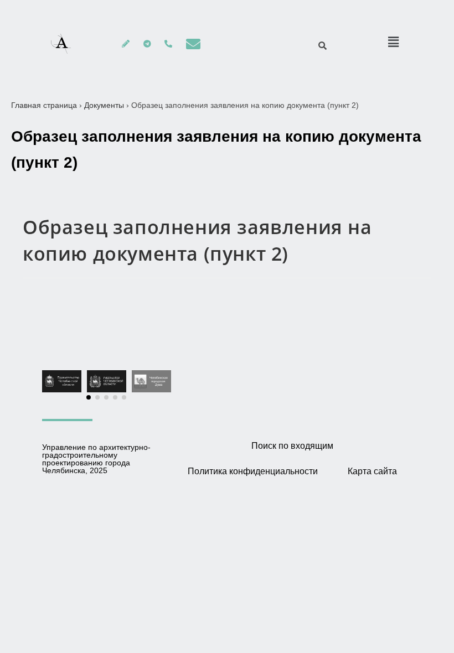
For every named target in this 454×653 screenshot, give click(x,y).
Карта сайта (372, 471)
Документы (104, 105)
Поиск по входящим (292, 445)
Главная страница (44, 105)
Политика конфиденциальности (253, 471)
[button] (88, 397)
